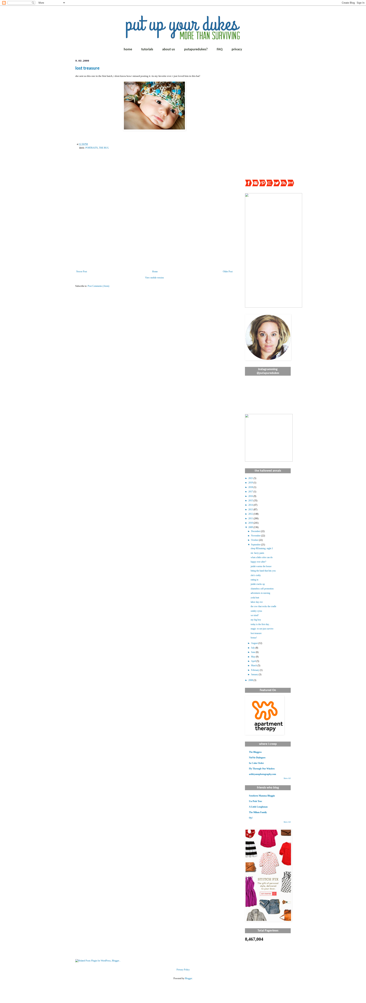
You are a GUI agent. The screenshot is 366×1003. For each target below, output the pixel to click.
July (253, 647)
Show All (287, 778)
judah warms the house (261, 566)
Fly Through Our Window (262, 768)
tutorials (147, 49)
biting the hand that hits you (263, 570)
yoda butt (255, 597)
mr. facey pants (257, 553)
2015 (251, 500)
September (256, 544)
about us (168, 49)
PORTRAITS (91, 147)
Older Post (228, 271)
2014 (251, 505)
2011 (251, 518)
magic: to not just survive (262, 628)
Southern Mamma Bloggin (262, 795)
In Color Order (256, 763)
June (253, 652)
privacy (237, 49)
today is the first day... (260, 624)
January (255, 674)
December (256, 531)
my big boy (256, 619)
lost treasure (87, 68)
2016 (251, 496)
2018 (251, 487)
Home (155, 271)
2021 (251, 478)
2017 (251, 491)
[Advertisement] (268, 116)
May (253, 656)
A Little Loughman (258, 806)
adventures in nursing (260, 593)
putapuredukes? (196, 49)
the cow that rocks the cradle (263, 606)
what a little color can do (262, 557)
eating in (254, 579)
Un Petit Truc (255, 801)
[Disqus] (154, 213)
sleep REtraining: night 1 (262, 548)
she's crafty (256, 575)
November (256, 535)
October (255, 540)
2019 (251, 482)
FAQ (219, 49)
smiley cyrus (256, 611)
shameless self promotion (262, 588)
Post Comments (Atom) (98, 286)
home (128, 49)
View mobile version (154, 277)
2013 (251, 509)
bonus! (254, 637)
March (254, 665)
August (254, 643)
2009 (251, 527)
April (253, 661)
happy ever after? (258, 561)
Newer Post (81, 271)
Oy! (251, 818)
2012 (251, 514)
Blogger (188, 978)
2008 (251, 680)
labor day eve (257, 602)
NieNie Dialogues (257, 757)
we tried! (255, 615)
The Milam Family (258, 812)
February (255, 670)
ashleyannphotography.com (262, 774)
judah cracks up (258, 584)
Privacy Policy (183, 969)
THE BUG (104, 147)
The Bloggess (255, 752)
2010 (251, 523)
